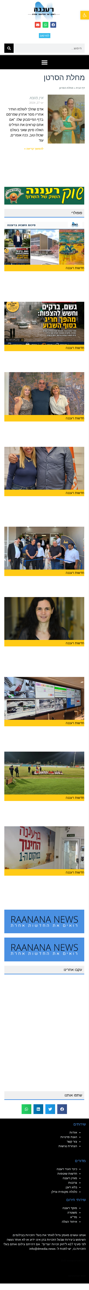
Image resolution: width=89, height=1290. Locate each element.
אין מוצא (36, 98)
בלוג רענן (71, 1187)
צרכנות (72, 1182)
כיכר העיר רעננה (67, 1169)
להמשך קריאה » (33, 148)
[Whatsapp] (45, 25)
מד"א (73, 1217)
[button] (84, 15)
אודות (73, 1132)
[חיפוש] (9, 48)
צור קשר (72, 1141)
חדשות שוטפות (67, 1173)
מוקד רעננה (69, 1208)
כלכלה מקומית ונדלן (64, 1191)
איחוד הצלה (69, 1221)
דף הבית (80, 88)
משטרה (72, 1212)
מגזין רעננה (70, 1178)
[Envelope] (38, 25)
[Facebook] (53, 25)
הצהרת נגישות (68, 1146)
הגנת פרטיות (68, 1137)
